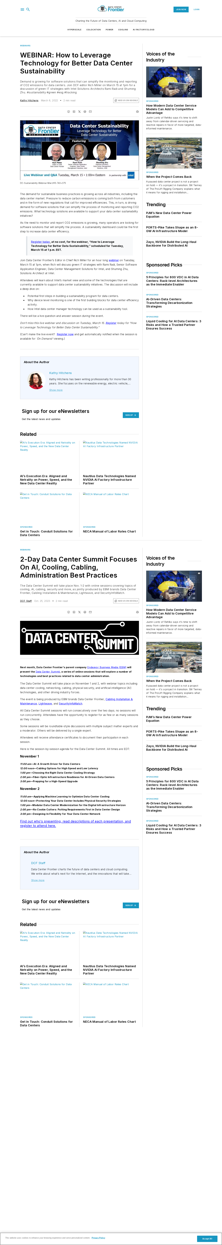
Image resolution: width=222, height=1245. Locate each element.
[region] (111, 1239)
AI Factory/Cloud (143, 30)
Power (109, 30)
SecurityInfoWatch (70, 703)
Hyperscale (75, 30)
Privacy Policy (98, 1238)
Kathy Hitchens (29, 100)
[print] (137, 111)
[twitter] (79, 111)
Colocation (93, 30)
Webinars (25, 45)
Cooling (123, 30)
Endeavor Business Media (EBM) (107, 667)
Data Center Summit (48, 671)
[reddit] (84, 111)
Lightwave (45, 703)
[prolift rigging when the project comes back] (174, 153)
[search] (28, 9)
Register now (65, 334)
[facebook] (68, 111)
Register (111, 323)
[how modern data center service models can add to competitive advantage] (174, 82)
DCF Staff (26, 600)
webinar (114, 260)
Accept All (207, 1239)
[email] (90, 111)
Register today (40, 241)
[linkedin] (74, 111)
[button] (22, 9)
